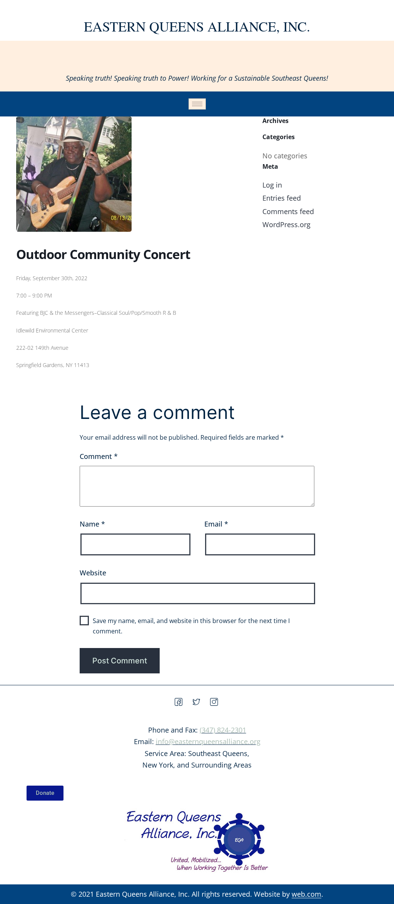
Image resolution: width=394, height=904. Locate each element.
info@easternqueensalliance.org (208, 741)
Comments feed (288, 211)
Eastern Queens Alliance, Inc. (197, 26)
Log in (272, 184)
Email (216, 523)
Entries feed (281, 198)
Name (92, 523)
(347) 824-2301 (223, 729)
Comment (99, 456)
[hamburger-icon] (197, 104)
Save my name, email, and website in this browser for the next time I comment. (191, 626)
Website (93, 572)
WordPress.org (286, 224)
